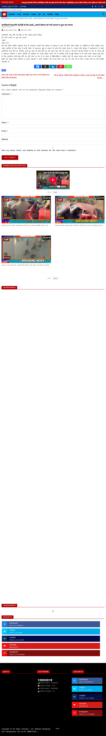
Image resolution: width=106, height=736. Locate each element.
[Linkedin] (102, 6)
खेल (44, 14)
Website (5, 139)
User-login (23, 6)
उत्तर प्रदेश (26, 14)
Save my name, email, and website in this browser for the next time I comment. (39, 150)
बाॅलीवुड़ (57, 14)
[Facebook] (92, 6)
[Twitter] (96, 6)
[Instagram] (99, 6)
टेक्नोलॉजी (50, 14)
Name (5, 122)
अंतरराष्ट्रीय (11, 14)
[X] (45, 66)
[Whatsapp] (68, 66)
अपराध (19, 14)
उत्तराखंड (33, 14)
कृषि (39, 14)
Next (55, 192)
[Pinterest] (60, 66)
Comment (7, 94)
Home (57, 728)
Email (5, 131)
